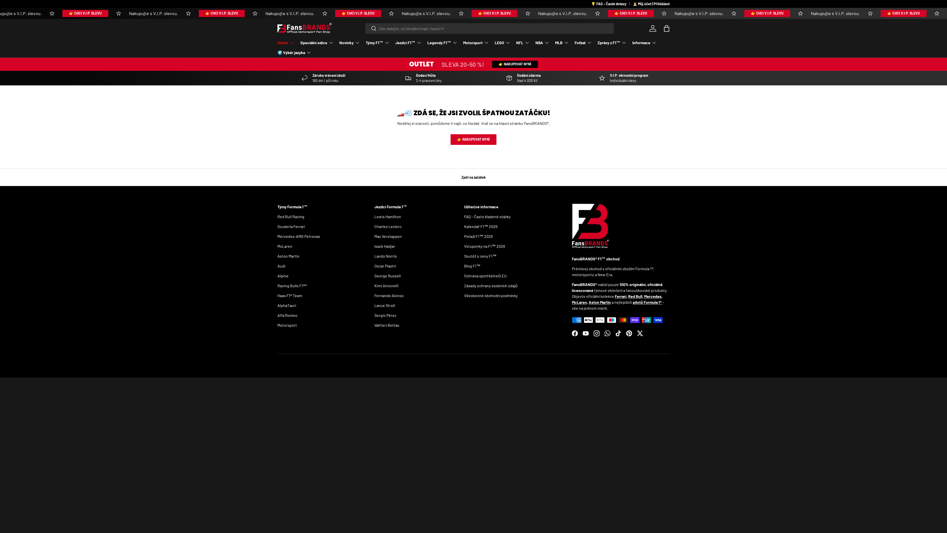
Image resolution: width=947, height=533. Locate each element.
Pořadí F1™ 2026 (478, 236)
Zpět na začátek (473, 177)
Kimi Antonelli (386, 285)
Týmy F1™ (374, 42)
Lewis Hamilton (387, 216)
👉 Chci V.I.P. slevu (71, 13)
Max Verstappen (388, 236)
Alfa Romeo (287, 315)
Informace (641, 42)
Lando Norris (385, 256)
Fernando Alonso (389, 295)
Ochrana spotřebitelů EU (485, 275)
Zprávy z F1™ (609, 42)
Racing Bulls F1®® (292, 285)
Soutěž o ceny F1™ (480, 256)
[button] (666, 28)
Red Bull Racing (290, 216)
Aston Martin (288, 256)
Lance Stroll (384, 305)
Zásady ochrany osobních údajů (491, 285)
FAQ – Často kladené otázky (487, 216)
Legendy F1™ (439, 42)
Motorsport (473, 42)
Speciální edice (313, 42)
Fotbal (580, 42)
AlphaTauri (286, 305)
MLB (559, 42)
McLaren (284, 246)
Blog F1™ (472, 266)
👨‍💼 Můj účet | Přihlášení (651, 4)
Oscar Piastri (385, 266)
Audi (281, 266)
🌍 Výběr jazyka (291, 52)
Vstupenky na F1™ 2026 (484, 246)
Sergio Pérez (385, 315)
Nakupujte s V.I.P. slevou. (139, 13)
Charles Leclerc (387, 226)
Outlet (282, 42)
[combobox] (489, 28)
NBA (539, 42)
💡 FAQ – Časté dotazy (608, 4)
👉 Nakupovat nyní (515, 64)
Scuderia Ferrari (291, 226)
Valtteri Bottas (386, 325)
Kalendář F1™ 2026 (480, 226)
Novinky (346, 42)
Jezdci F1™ (405, 42)
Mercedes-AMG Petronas (298, 236)
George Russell (387, 275)
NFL (519, 42)
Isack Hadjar (384, 246)
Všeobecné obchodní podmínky (491, 295)
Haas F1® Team (289, 295)
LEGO (499, 42)
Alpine (283, 275)
